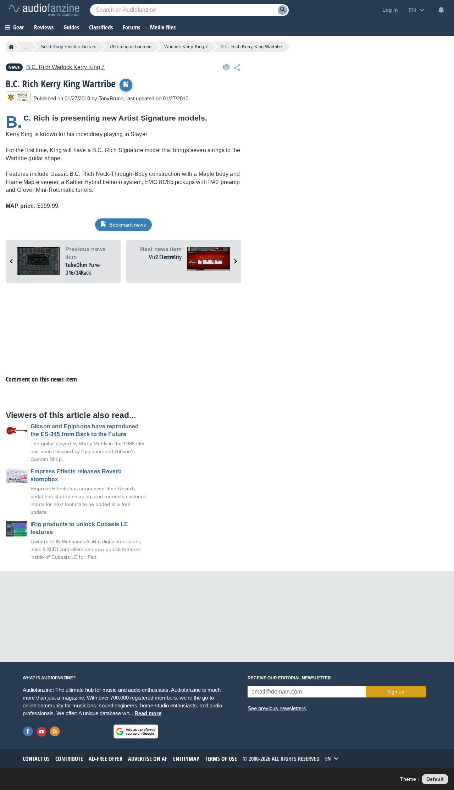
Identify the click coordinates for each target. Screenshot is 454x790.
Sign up (395, 692)
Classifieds (101, 27)
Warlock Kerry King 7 (186, 46)
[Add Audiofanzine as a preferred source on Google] (136, 731)
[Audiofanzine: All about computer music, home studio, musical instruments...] (44, 10)
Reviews (44, 27)
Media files (163, 27)
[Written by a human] (18, 98)
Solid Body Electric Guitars (68, 46)
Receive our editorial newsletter (289, 677)
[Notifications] (441, 10)
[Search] (282, 10)
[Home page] (11, 46)
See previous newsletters (277, 708)
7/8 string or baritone (130, 46)
